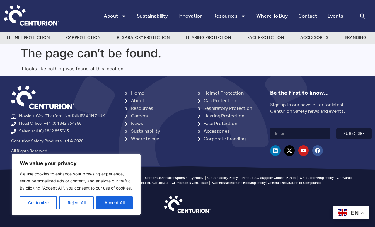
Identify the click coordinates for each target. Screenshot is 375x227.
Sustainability (152, 16)
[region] (76, 184)
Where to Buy (272, 16)
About (111, 16)
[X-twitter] (289, 150)
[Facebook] (317, 150)
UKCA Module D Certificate (148, 183)
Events (335, 16)
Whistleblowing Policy (316, 178)
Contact (307, 16)
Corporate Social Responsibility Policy (174, 178)
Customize (38, 202)
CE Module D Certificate (190, 183)
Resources (225, 16)
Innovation (190, 16)
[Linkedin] (275, 150)
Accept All (115, 202)
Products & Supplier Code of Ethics (269, 178)
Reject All (77, 202)
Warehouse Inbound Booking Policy (238, 183)
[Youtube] (303, 150)
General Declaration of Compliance (294, 183)
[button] (362, 16)
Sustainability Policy (222, 178)
